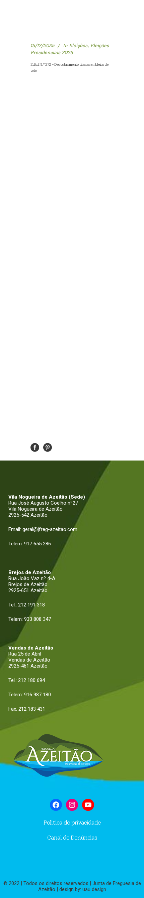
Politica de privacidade (72, 822)
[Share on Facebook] (34, 447)
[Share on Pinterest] (47, 447)
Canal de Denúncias (72, 837)
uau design (94, 889)
